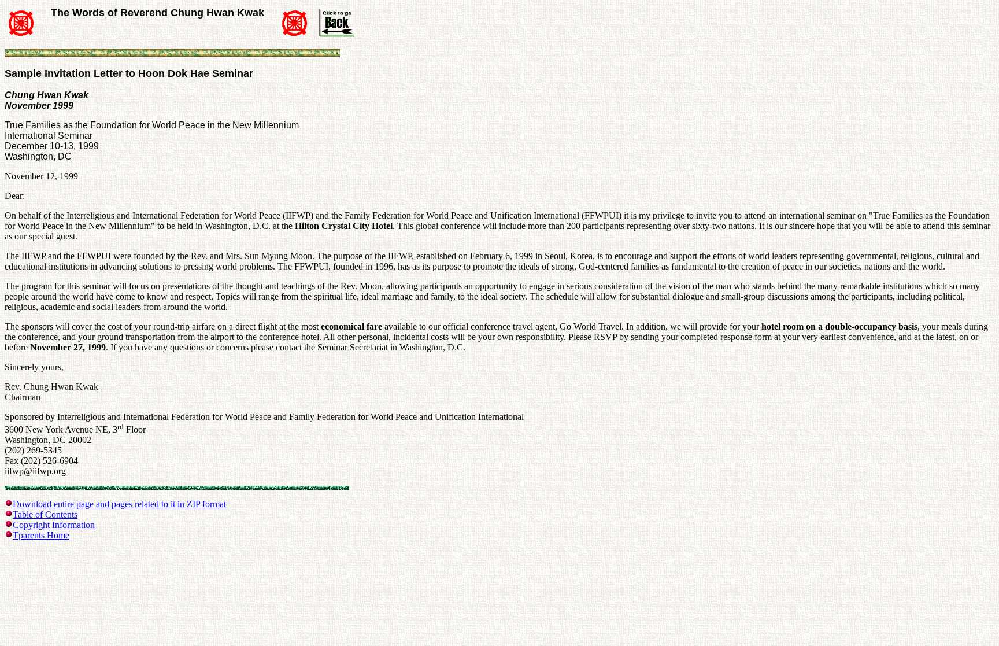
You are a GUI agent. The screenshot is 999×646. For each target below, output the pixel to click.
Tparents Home (41, 535)
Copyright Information (54, 525)
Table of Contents (45, 514)
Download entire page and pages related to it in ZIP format (119, 504)
